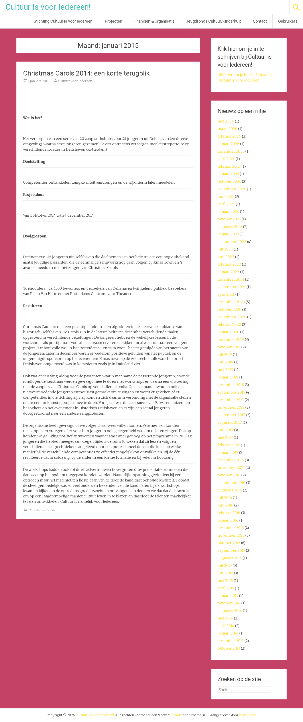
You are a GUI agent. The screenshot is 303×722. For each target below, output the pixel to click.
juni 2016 (225, 505)
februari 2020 (229, 324)
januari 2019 (228, 377)
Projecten (113, 21)
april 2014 (226, 625)
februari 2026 (229, 136)
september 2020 (232, 317)
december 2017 (231, 400)
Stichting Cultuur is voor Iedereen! (64, 21)
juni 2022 (226, 256)
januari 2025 (228, 174)
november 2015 (231, 535)
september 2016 (231, 482)
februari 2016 (229, 512)
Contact (260, 21)
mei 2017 (225, 437)
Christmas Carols (42, 510)
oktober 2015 (229, 543)
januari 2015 (228, 595)
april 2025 (226, 159)
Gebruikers (287, 21)
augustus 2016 (230, 490)
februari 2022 (229, 264)
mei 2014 (225, 618)
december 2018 (231, 384)
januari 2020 (228, 332)
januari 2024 (228, 211)
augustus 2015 (230, 558)
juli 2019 (225, 354)
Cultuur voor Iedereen (75, 81)
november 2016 (231, 467)
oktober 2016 (229, 475)
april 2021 (226, 294)
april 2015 (226, 588)
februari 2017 (229, 445)
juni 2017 (225, 430)
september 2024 (232, 189)
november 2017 (231, 407)
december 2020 (231, 302)
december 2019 (231, 339)
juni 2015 (225, 573)
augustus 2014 (230, 610)
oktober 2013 (229, 648)
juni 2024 (226, 196)
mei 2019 (225, 369)
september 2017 (231, 415)
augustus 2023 (230, 226)
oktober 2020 (229, 309)
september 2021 (232, 287)
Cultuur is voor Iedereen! (48, 7)
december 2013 (231, 641)
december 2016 (231, 460)
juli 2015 (225, 565)
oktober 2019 (229, 347)
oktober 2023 (229, 219)
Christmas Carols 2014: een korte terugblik (86, 73)
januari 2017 (228, 452)
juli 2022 (225, 249)
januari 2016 (228, 520)
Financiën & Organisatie (154, 21)
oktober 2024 (229, 181)
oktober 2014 (229, 603)
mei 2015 (225, 580)
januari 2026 (228, 144)
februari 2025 (229, 166)
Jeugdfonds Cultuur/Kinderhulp (214, 21)
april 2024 (226, 204)
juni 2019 (225, 362)
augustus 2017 (230, 422)
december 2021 (231, 279)
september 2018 (231, 392)
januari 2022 (228, 272)
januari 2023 (228, 234)
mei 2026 (226, 121)
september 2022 (232, 241)
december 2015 (231, 528)
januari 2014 (228, 633)
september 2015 (231, 550)
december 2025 (231, 151)
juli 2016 (225, 497)
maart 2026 (227, 128)
